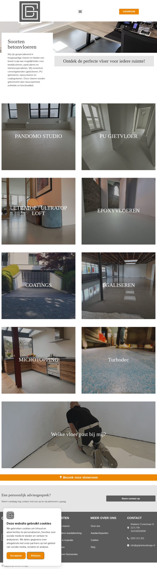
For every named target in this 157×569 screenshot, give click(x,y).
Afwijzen (35, 555)
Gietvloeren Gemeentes (66, 554)
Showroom (59, 547)
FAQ (93, 547)
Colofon (94, 540)
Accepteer (16, 555)
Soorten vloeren (62, 526)
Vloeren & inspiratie (63, 540)
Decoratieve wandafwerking (68, 533)
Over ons (95, 526)
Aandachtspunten (99, 533)
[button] (80, 11)
